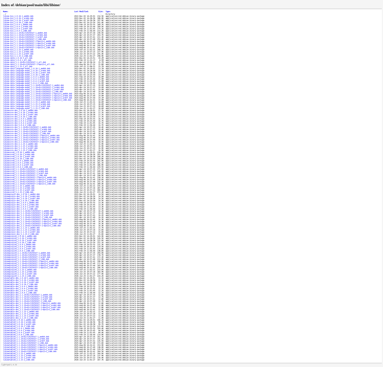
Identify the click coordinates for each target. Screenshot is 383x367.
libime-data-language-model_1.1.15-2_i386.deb (26, 108)
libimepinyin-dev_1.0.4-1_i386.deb (20, 209)
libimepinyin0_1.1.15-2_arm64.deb (20, 272)
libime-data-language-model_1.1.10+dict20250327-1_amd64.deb (33, 85)
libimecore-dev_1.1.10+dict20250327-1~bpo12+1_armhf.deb (31, 140)
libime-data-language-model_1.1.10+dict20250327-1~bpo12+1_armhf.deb (37, 98)
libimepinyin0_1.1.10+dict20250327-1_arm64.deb (26, 255)
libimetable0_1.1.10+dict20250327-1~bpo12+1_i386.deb (29, 351)
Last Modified (81, 11)
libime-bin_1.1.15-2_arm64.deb (18, 52)
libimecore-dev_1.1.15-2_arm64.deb (20, 146)
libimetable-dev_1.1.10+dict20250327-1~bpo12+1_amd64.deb (32, 303)
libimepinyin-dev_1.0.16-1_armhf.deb (21, 198)
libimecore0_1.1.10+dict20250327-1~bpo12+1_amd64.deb (29, 177)
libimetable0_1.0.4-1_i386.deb (18, 335)
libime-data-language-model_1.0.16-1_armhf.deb (26, 73)
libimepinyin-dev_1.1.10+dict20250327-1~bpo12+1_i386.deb (32, 226)
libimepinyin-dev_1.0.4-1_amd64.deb (21, 203)
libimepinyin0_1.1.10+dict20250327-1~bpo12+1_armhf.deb (30, 265)
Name (5, 11)
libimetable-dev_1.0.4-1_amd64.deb (20, 286)
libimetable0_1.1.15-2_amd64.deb (19, 353)
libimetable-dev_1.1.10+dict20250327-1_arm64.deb (27, 297)
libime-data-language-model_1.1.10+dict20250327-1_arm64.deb (33, 87)
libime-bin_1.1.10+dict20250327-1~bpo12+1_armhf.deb (29, 45)
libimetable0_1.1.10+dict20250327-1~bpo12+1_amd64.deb (30, 345)
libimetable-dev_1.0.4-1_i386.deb (20, 293)
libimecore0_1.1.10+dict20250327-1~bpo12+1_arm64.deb (29, 180)
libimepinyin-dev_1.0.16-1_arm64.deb (21, 196)
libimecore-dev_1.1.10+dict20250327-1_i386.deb (26, 133)
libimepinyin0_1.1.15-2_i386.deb (19, 276)
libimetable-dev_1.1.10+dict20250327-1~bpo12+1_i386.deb (31, 309)
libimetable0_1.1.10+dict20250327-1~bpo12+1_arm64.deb (30, 347)
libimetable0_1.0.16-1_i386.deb (18, 326)
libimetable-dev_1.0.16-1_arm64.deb (21, 280)
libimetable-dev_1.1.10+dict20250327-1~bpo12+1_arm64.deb (32, 305)
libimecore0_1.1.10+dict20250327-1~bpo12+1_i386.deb (29, 184)
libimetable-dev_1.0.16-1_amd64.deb (21, 278)
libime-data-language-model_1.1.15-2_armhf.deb (26, 106)
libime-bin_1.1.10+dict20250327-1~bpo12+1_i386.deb (28, 48)
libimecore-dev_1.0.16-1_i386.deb (20, 117)
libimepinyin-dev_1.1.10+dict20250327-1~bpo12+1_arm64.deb (32, 221)
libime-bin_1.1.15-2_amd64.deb (18, 50)
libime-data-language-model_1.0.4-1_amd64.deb (26, 77)
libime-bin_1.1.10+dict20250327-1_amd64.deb (25, 33)
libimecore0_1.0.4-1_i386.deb (17, 167)
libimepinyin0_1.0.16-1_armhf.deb (20, 240)
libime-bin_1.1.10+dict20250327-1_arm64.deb (25, 35)
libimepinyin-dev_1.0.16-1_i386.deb (21, 201)
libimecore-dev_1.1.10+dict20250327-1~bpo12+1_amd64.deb (31, 136)
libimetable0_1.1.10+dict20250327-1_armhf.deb (26, 341)
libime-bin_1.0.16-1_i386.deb (17, 22)
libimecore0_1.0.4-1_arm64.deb (18, 163)
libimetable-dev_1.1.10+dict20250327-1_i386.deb (27, 301)
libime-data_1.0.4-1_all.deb (17, 60)
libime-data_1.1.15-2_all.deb (17, 66)
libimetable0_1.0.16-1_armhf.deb (19, 324)
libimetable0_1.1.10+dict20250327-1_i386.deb (25, 343)
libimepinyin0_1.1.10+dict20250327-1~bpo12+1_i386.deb (30, 268)
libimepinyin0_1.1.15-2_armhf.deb (20, 274)
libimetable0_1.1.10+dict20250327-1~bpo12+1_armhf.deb (30, 349)
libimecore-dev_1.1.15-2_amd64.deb (20, 144)
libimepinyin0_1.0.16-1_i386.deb (19, 242)
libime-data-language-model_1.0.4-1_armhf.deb (26, 81)
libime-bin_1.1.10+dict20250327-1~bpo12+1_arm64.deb (29, 43)
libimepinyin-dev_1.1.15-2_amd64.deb (21, 228)
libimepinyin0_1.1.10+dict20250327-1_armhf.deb (26, 257)
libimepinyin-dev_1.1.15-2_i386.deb (21, 234)
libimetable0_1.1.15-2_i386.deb (18, 360)
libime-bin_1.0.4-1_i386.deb (17, 31)
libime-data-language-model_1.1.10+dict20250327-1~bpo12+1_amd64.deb (37, 94)
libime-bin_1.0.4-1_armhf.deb (17, 29)
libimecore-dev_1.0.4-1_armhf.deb (20, 123)
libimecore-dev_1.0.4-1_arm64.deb (20, 121)
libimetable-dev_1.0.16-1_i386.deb (20, 284)
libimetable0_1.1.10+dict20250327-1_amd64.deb (26, 337)
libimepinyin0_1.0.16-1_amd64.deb (20, 236)
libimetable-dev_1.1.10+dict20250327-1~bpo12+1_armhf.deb (32, 307)
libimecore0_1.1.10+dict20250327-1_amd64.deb (25, 169)
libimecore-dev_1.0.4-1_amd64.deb (20, 119)
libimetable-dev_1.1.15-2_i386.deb (20, 318)
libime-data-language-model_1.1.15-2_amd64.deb (26, 102)
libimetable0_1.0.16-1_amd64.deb (19, 320)
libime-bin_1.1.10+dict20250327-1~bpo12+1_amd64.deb (29, 41)
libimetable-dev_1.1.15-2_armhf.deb (21, 316)
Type (108, 11)
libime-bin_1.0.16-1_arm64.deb (18, 18)
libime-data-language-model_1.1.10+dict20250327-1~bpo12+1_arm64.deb (37, 96)
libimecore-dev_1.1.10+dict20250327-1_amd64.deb (27, 127)
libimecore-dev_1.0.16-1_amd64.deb (20, 110)
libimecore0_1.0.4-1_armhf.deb (18, 165)
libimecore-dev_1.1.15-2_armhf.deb (20, 148)
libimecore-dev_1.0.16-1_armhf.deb (20, 115)
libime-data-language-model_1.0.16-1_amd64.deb (26, 69)
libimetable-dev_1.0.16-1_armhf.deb (21, 282)
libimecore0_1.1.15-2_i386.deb (18, 192)
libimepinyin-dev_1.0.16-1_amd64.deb (21, 194)
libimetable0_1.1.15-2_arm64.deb (19, 356)
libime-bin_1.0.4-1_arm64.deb (17, 27)
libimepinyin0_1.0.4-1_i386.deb (18, 251)
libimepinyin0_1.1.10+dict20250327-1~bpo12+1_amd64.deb (30, 261)
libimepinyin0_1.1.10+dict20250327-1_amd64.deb (26, 253)
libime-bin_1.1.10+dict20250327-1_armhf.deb (25, 37)
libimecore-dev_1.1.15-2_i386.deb (20, 150)
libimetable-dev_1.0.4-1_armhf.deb (20, 291)
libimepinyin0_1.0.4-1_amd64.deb (19, 245)
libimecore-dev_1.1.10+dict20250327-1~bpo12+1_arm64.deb (31, 138)
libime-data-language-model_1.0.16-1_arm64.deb (26, 71)
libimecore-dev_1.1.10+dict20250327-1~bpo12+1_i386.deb (30, 142)
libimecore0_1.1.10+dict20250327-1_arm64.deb (25, 171)
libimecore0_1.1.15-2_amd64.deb (18, 186)
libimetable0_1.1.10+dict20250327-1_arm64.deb (26, 339)
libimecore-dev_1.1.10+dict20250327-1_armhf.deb (27, 131)
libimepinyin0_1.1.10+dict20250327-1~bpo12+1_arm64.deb (30, 263)
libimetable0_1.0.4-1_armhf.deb (18, 333)
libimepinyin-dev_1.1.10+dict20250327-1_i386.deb (27, 217)
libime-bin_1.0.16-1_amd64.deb (18, 16)
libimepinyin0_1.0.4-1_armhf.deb (19, 249)
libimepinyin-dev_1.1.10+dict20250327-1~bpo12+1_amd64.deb (32, 219)
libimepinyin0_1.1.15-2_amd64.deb (20, 270)
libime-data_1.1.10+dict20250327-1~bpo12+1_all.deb (28, 64)
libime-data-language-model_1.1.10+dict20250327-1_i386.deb (33, 92)
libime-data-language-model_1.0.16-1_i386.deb (26, 75)
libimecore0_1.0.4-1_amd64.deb (18, 161)
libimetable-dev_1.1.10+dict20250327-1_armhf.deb (27, 299)
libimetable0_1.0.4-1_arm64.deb (18, 330)
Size (101, 11)
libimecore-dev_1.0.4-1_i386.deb (19, 125)
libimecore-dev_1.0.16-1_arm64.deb (20, 113)
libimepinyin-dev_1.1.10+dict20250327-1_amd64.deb (28, 211)
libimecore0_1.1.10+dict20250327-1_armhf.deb (25, 173)
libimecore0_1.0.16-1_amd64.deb (18, 152)
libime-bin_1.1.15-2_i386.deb (17, 56)
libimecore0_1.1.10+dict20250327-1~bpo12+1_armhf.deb (29, 182)
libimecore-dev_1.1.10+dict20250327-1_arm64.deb (27, 129)
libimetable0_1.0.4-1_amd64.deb (18, 328)
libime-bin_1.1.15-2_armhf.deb (18, 54)
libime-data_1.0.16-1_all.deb (17, 58)
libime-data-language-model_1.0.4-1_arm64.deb (26, 79)
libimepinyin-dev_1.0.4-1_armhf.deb (21, 207)
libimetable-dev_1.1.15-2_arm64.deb (21, 314)
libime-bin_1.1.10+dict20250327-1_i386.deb (24, 39)
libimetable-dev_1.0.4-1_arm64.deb (20, 289)
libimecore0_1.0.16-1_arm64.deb (18, 154)
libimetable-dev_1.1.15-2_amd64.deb (21, 312)
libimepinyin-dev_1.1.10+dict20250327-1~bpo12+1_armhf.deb (32, 224)
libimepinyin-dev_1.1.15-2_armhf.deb (21, 232)
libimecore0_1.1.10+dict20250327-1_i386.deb (25, 175)
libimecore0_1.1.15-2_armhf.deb (18, 190)
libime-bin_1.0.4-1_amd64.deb (17, 24)
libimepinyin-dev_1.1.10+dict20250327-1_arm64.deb (28, 213)
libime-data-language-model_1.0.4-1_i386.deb (25, 83)
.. (4, 14)
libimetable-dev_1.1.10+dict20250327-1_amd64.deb (27, 295)
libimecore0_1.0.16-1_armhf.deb (18, 157)
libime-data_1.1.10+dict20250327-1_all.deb (24, 62)
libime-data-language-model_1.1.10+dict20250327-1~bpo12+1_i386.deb (37, 100)
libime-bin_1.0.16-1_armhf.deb (18, 20)
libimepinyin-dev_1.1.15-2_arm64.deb (21, 230)
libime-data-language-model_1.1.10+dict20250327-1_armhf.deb (33, 89)
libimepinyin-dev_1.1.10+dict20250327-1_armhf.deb (28, 215)
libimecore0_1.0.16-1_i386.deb (18, 159)
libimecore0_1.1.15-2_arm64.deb (18, 188)
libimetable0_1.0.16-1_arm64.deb (19, 322)
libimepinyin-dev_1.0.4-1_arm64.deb (21, 205)
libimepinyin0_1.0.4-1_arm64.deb (19, 247)
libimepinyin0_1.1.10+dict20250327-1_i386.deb (26, 259)
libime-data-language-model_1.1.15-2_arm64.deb (26, 104)
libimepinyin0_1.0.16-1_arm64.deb (20, 238)
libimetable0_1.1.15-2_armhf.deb (19, 358)
